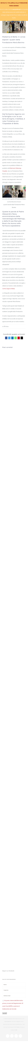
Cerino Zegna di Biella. (8, 288)
